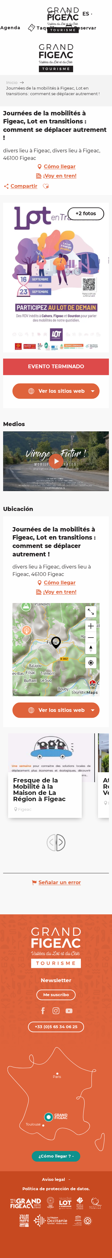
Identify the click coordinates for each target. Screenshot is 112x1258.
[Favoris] (53, 14)
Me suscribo (56, 994)
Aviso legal (53, 1179)
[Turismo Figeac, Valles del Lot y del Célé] (63, 24)
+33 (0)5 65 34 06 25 (56, 1026)
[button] (68, 14)
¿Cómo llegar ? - (56, 1156)
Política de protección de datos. (56, 1188)
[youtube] (56, 461)
